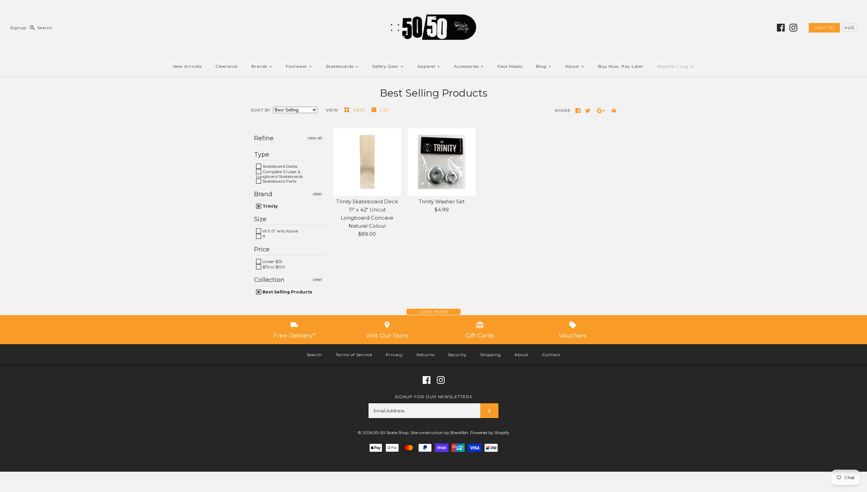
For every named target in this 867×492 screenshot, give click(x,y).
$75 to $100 (273, 266)
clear (317, 193)
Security (457, 354)
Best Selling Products (286, 291)
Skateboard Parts (278, 181)
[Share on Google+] (601, 110)
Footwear (299, 66)
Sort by (261, 109)
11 (263, 236)
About (574, 66)
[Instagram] (793, 28)
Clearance (226, 66)
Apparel (428, 66)
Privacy (394, 354)
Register (666, 66)
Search (314, 354)
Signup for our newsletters (433, 396)
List (384, 109)
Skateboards (342, 66)
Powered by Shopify (489, 432)
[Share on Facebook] (577, 110)
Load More (433, 311)
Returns (426, 354)
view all (315, 137)
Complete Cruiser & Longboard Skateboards (279, 174)
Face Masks (510, 66)
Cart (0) (824, 27)
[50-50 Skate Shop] (433, 10)
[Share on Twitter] (587, 110)
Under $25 (271, 261)
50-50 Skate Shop (391, 432)
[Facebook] (781, 28)
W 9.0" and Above (279, 230)
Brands (261, 66)
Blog (543, 66)
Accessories (469, 66)
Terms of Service (354, 354)
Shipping (490, 354)
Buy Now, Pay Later (620, 66)
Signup (18, 27)
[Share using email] (613, 110)
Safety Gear (387, 66)
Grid (359, 109)
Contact (551, 354)
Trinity (269, 206)
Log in (687, 66)
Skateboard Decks (279, 166)
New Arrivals (187, 66)
